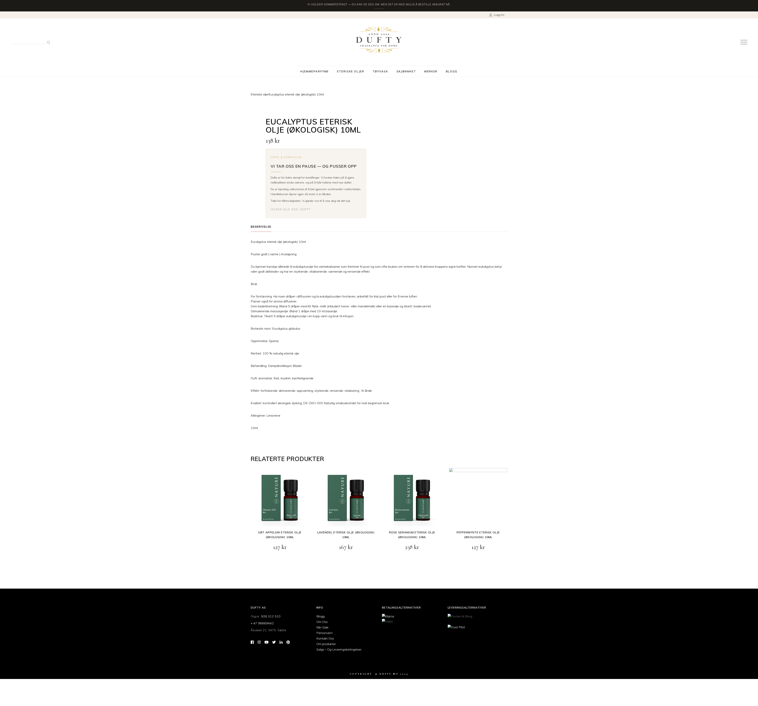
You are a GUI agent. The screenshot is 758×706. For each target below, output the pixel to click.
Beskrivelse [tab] (261, 226)
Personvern (324, 633)
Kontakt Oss (325, 638)
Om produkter (326, 644)
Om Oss (322, 622)
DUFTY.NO (389, 673)
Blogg (320, 616)
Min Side (322, 627)
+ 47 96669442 (262, 623)
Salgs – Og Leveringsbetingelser (338, 649)
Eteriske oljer (260, 94)
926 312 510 (270, 616)
